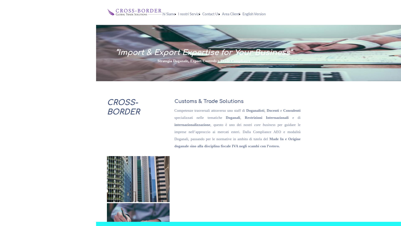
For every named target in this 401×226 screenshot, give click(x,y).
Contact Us (211, 14)
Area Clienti (231, 14)
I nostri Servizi (189, 14)
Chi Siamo (168, 14)
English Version (254, 14)
